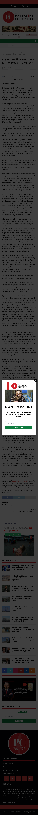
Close (35, 380)
